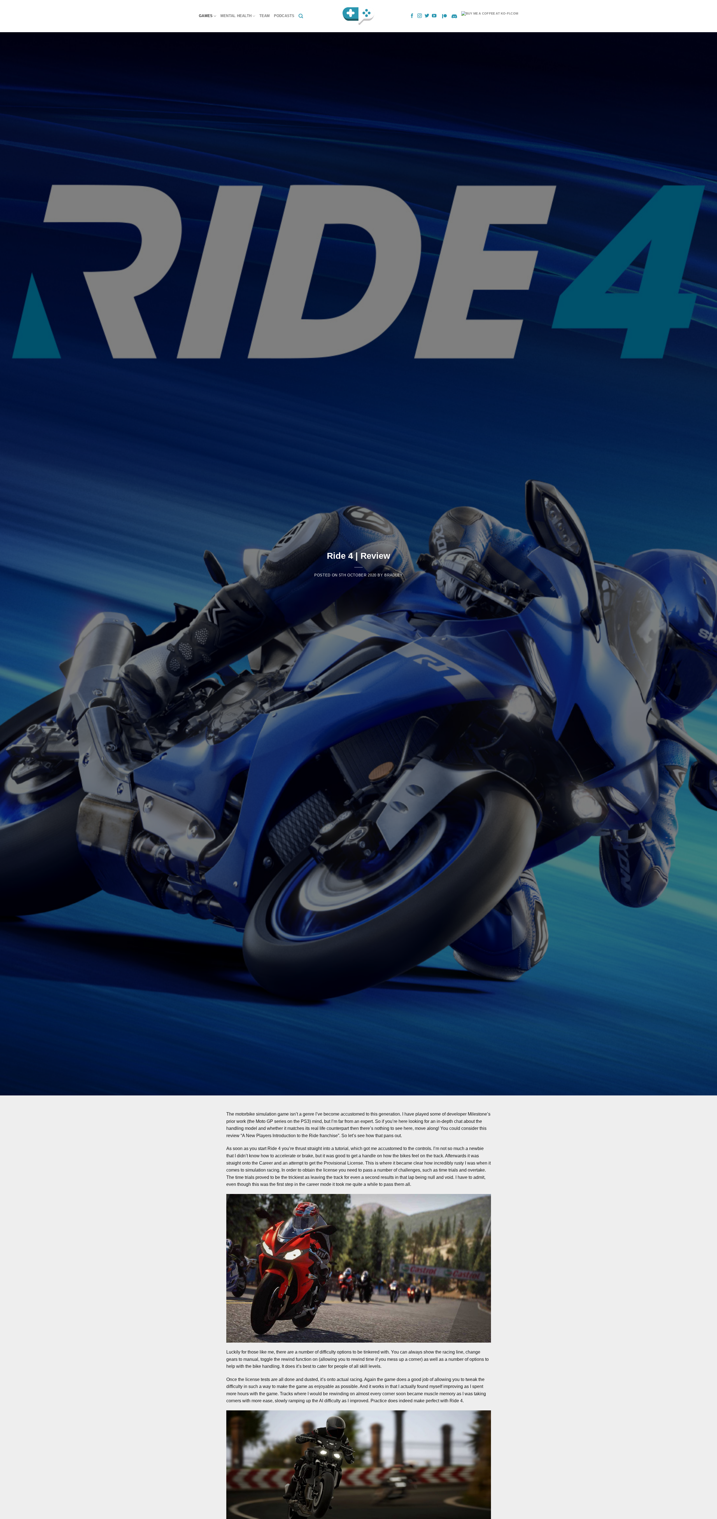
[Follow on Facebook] (412, 15)
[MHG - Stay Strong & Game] (359, 16)
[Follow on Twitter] (427, 15)
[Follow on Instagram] (419, 15)
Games (206, 16)
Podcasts (284, 16)
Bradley (393, 575)
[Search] (301, 16)
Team (264, 16)
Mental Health (236, 16)
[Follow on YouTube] (434, 15)
